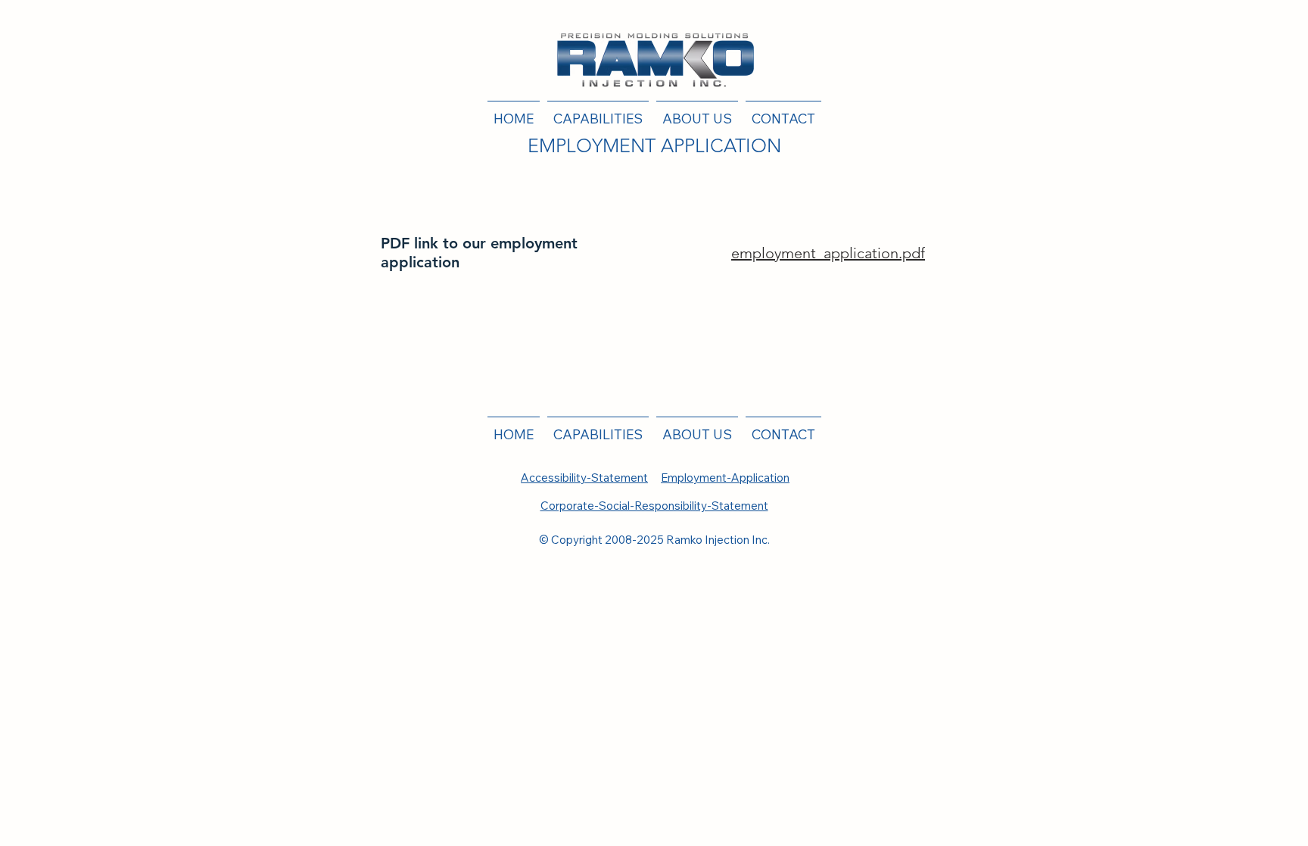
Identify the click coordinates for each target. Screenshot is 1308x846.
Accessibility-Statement (584, 477)
